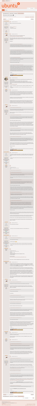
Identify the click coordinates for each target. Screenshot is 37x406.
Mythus (6, 33)
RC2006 (6, 77)
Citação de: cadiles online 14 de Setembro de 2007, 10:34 (16, 289)
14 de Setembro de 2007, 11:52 (14, 356)
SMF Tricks (9, 401)
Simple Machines (9, 404)
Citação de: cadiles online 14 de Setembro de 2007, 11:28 (16, 385)
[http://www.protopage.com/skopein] (6, 41)
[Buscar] (30, 8)
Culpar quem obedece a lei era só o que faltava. (15, 370)
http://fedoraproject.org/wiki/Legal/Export (16, 57)
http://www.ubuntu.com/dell (13, 84)
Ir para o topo (4, 394)
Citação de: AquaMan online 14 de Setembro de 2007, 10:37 (16, 317)
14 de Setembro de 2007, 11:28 (14, 339)
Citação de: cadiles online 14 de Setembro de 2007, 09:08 (16, 107)
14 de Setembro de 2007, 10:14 (14, 105)
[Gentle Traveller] (6, 30)
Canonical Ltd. (3, 403)
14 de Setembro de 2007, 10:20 (14, 152)
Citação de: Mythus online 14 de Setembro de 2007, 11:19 (16, 341)
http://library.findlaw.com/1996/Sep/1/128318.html (16, 36)
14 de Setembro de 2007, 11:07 (13, 250)
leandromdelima (6, 151)
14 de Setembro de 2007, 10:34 (13, 167)
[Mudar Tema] (11, 1)
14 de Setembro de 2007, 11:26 (14, 332)
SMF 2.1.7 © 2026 (4, 404)
